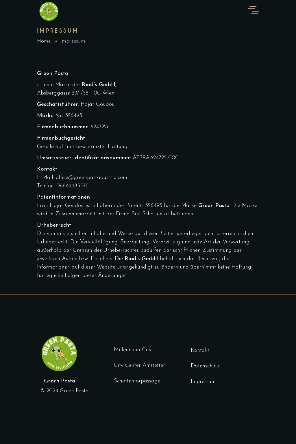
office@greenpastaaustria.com (91, 177)
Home (44, 41)
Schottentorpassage (137, 381)
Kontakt (200, 350)
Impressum (203, 381)
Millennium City (132, 350)
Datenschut (204, 366)
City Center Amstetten (140, 365)
